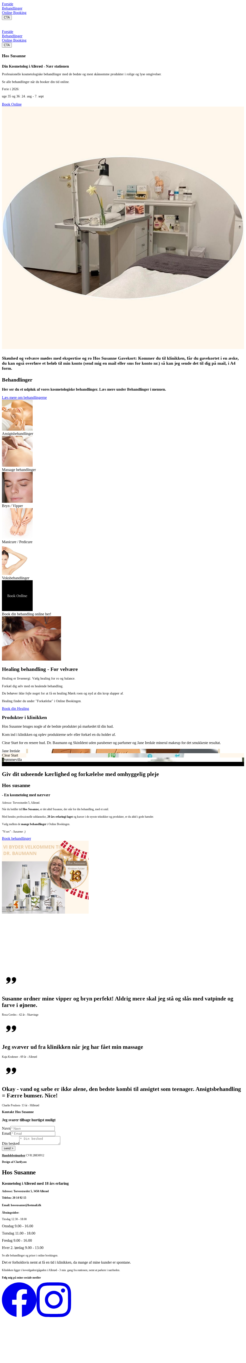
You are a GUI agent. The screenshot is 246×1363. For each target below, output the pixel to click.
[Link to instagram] (54, 1316)
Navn (6, 1128)
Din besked (10, 1143)
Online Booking (14, 13)
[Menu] (7, 25)
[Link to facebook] (19, 1316)
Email (6, 1133)
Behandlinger (12, 8)
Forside (7, 4)
